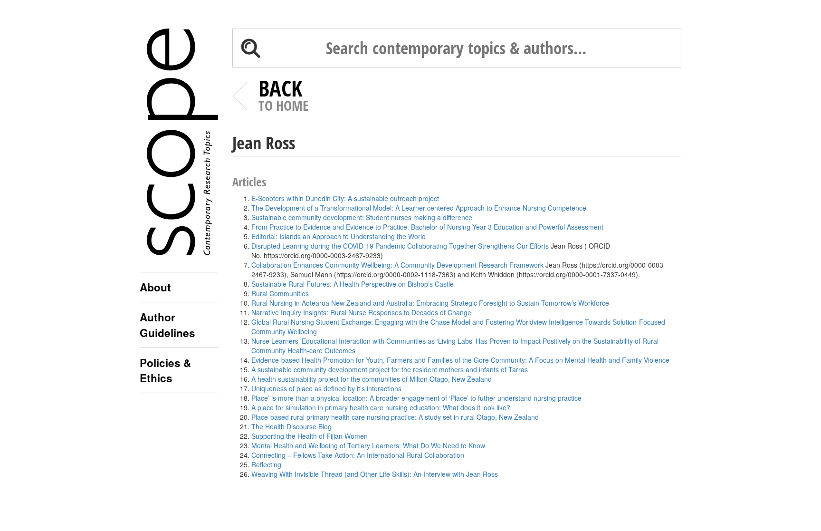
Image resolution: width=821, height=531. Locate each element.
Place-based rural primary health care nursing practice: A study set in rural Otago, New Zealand (395, 417)
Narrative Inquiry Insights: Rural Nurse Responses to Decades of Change (361, 312)
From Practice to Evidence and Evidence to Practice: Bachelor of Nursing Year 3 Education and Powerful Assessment (427, 227)
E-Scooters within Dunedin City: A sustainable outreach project (345, 198)
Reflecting (266, 464)
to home (283, 97)
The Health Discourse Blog (292, 426)
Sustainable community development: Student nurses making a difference (361, 217)
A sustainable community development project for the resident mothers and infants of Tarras (389, 369)
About (155, 287)
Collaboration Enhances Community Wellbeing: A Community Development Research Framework (397, 265)
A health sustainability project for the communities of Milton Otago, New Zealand (371, 379)
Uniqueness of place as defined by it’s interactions (326, 388)
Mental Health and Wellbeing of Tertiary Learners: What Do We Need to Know (368, 445)
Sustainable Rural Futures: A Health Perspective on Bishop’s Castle (352, 284)
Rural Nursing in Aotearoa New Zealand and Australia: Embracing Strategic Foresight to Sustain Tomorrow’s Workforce (430, 303)
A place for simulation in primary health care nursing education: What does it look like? (380, 407)
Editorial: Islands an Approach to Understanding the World (338, 236)
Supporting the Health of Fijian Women (309, 436)
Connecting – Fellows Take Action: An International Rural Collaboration (357, 455)
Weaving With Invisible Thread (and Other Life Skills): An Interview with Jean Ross (374, 474)
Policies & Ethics (165, 370)
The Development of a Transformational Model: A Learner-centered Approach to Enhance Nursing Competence (418, 207)
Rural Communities (280, 293)
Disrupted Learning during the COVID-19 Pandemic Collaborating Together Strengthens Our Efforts (400, 246)
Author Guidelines (167, 324)
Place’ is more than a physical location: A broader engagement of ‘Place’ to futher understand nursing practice (416, 398)
